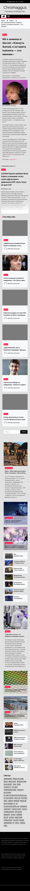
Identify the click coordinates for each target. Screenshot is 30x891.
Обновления (8, 822)
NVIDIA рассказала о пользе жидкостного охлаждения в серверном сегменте (19, 731)
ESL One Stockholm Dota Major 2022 (15, 795)
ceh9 (14, 784)
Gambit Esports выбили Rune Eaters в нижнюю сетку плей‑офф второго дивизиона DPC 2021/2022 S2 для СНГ (14, 179)
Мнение (21, 820)
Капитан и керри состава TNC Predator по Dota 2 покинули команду (15, 314)
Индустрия (18, 817)
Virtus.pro (18, 811)
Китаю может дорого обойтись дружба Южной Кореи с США (19, 759)
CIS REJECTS (7, 787)
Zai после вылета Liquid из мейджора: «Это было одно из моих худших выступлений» (14, 279)
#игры (6, 781)
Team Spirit (7, 809)
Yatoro (13, 814)
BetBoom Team (21, 781)
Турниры (22, 822)
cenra (19, 784)
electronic (7, 792)
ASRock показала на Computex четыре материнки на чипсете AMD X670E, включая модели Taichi (20, 738)
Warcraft (7, 814)
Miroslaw (23, 800)
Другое (6, 817)
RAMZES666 (23, 806)
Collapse (15, 787)
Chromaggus (15, 7)
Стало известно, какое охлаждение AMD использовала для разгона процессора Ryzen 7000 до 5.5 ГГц (19, 752)
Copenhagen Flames (10, 789)
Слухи (17, 822)
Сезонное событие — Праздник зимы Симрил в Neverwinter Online (19, 562)
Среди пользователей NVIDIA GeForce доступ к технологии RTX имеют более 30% (19, 724)
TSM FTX (24, 809)
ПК (13, 822)
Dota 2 (4, 34)
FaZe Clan (17, 798)
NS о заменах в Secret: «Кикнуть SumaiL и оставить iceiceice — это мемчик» (14, 47)
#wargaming (8, 778)
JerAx (5, 800)
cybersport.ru (13, 159)
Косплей (16, 820)
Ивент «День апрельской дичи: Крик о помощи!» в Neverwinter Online (15, 472)
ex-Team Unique (9, 798)
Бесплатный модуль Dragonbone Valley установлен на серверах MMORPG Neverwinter (14, 546)
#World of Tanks (18, 778)
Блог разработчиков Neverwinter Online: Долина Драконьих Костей (19, 555)
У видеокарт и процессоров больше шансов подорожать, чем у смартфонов (15, 690)
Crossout (20, 789)
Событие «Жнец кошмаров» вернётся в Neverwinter (13, 521)
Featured (24, 798)
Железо (7, 631)
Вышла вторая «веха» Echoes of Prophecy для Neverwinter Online (19, 569)
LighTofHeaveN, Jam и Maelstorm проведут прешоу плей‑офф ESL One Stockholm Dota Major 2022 (15, 349)
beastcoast (12, 781)
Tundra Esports (9, 811)
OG (17, 803)
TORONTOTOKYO (16, 809)
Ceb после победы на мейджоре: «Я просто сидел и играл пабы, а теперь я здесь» (14, 384)
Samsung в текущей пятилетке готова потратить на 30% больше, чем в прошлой (15, 715)
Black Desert (8, 784)
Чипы (5, 825)
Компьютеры (8, 820)
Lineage (10, 800)
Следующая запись (7, 166)
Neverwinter (8, 468)
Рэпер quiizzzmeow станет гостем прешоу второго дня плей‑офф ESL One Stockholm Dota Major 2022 (15, 418)
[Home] (3, 16)
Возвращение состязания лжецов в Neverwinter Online (19, 576)
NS (14, 803)
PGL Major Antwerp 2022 (11, 806)
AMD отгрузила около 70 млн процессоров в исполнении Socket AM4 (19, 745)
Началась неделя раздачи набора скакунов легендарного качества (19, 590)
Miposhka (16, 800)
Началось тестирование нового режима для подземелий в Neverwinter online (19, 597)
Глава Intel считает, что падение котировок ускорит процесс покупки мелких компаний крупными (14, 635)
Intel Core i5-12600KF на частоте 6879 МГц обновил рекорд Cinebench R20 (19, 766)
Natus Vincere (8, 803)
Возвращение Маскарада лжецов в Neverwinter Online (19, 583)
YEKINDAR (19, 814)
